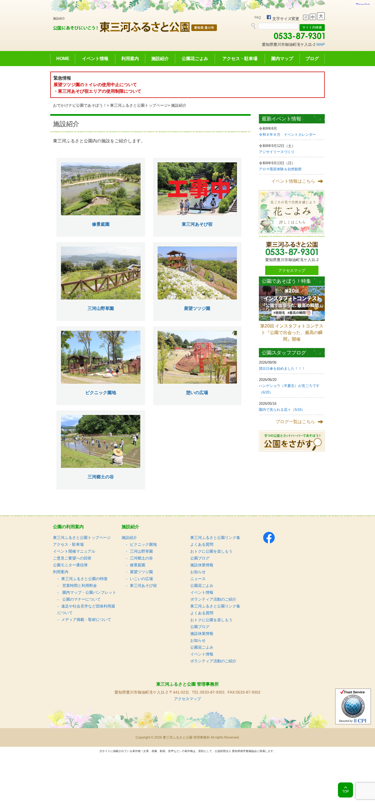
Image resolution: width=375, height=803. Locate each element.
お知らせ (198, 572)
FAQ (257, 17)
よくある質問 (201, 544)
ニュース (198, 578)
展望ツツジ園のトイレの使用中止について (95, 84)
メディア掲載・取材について (86, 619)
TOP (345, 791)
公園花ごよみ (195, 58)
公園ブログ (199, 558)
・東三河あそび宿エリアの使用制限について (97, 91)
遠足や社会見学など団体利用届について (86, 609)
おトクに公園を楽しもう (211, 551)
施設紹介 (160, 58)
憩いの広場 (197, 392)
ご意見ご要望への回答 (72, 558)
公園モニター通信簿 (70, 565)
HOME (62, 58)
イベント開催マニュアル (74, 551)
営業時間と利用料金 (79, 585)
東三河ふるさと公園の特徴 (84, 578)
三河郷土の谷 (101, 476)
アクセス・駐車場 (240, 58)
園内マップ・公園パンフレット (88, 592)
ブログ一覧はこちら (295, 421)
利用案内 (130, 58)
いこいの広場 (141, 578)
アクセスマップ (291, 270)
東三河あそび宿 (197, 224)
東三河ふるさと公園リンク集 (215, 537)
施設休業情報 (201, 565)
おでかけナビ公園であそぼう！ (80, 105)
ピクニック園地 (100, 392)
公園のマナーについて (81, 599)
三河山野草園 (101, 308)
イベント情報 (95, 58)
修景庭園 (101, 224)
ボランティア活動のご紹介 (213, 599)
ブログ (312, 58)
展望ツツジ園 (197, 308)
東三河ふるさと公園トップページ (139, 105)
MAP (321, 44)
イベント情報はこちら (293, 181)
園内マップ (282, 58)
